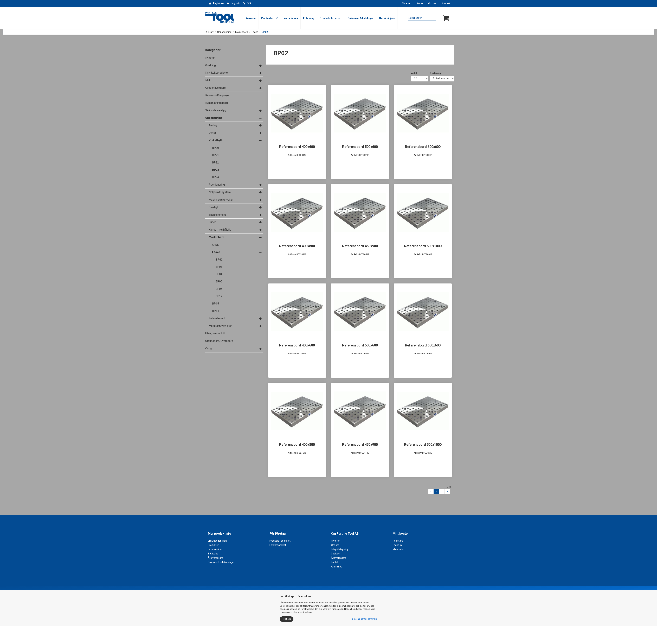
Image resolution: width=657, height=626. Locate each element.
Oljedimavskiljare (215, 87)
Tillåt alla (286, 619)
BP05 (219, 281)
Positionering (217, 184)
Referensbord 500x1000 (423, 246)
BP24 (215, 177)
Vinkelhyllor (217, 140)
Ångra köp (336, 566)
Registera (398, 540)
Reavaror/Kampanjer (217, 95)
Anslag (213, 125)
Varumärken (291, 18)
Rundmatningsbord (216, 102)
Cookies (335, 553)
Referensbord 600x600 (423, 147)
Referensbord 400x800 (297, 246)
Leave (255, 32)
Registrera (218, 3)
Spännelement (217, 214)
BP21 (215, 155)
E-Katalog (308, 18)
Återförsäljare (387, 18)
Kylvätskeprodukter (217, 72)
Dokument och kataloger (221, 562)
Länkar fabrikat (277, 545)
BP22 (215, 162)
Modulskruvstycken (220, 325)
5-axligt (213, 207)
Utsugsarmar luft (215, 333)
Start (211, 32)
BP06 (219, 288)
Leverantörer (215, 549)
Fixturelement (217, 318)
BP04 (219, 274)
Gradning (210, 65)
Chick (215, 244)
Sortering (435, 73)
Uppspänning (224, 32)
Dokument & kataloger (360, 18)
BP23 (215, 169)
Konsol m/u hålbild (220, 229)
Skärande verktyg (215, 110)
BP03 (219, 266)
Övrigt (212, 132)
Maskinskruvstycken (221, 199)
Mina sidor (398, 549)
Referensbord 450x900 (360, 246)
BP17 (219, 296)
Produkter (267, 18)
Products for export (331, 18)
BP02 (219, 259)
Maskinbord (241, 32)
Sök (249, 3)
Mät (207, 80)
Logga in (235, 3)
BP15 (215, 303)
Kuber (212, 222)
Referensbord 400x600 (297, 147)
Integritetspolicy (339, 549)
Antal (414, 73)
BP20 (215, 147)
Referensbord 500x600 (360, 147)
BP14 (215, 310)
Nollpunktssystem (220, 192)
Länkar (419, 3)
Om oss (432, 3)
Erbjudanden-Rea (217, 540)
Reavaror (251, 18)
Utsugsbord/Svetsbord (219, 341)
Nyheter (406, 3)
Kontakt (446, 3)
